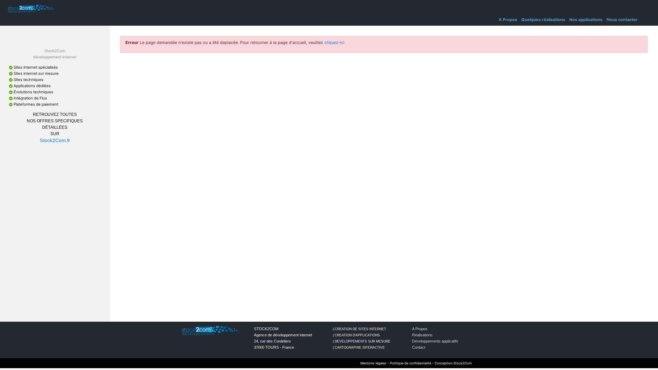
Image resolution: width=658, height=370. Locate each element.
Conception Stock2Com (453, 363)
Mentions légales (373, 363)
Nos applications (585, 19)
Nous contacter (622, 19)
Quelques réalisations (543, 19)
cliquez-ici (334, 42)
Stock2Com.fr (55, 140)
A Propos (508, 19)
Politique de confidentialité (410, 363)
